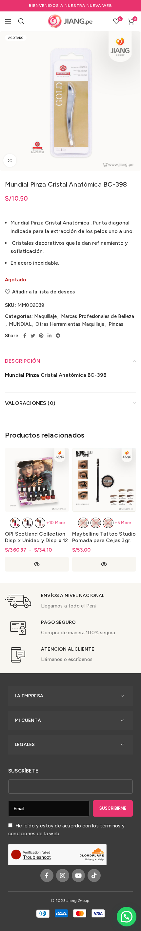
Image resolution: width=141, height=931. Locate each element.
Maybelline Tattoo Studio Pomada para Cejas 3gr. (104, 537)
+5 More (122, 522)
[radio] (15, 523)
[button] (126, 916)
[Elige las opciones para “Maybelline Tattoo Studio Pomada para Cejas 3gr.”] (104, 564)
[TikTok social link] (94, 875)
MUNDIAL (20, 324)
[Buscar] (21, 21)
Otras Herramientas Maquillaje (69, 324)
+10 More (55, 522)
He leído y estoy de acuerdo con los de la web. (66, 830)
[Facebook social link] (24, 335)
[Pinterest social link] (41, 335)
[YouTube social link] (78, 875)
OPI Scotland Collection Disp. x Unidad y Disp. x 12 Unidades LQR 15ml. (36, 540)
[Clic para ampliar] (9, 160)
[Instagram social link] (62, 875)
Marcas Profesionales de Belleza (97, 316)
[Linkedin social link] (49, 335)
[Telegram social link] (58, 335)
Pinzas (116, 324)
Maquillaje (45, 316)
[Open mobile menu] (8, 21)
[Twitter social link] (33, 335)
